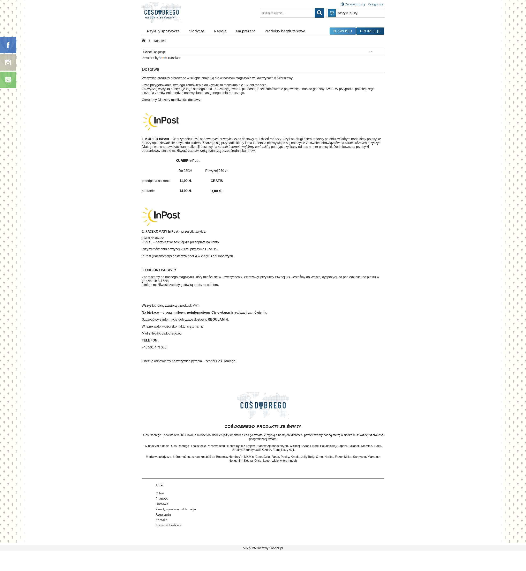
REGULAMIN (218, 319)
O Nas (160, 493)
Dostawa (162, 504)
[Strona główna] (161, 15)
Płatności (162, 498)
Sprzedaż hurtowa (168, 525)
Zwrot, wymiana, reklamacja (176, 509)
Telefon (149, 340)
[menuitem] (163, 31)
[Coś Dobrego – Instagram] (8, 62)
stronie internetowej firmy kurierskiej (244, 146)
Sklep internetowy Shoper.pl (263, 548)
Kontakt (161, 520)
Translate (174, 58)
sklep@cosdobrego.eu (165, 333)
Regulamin (163, 514)
